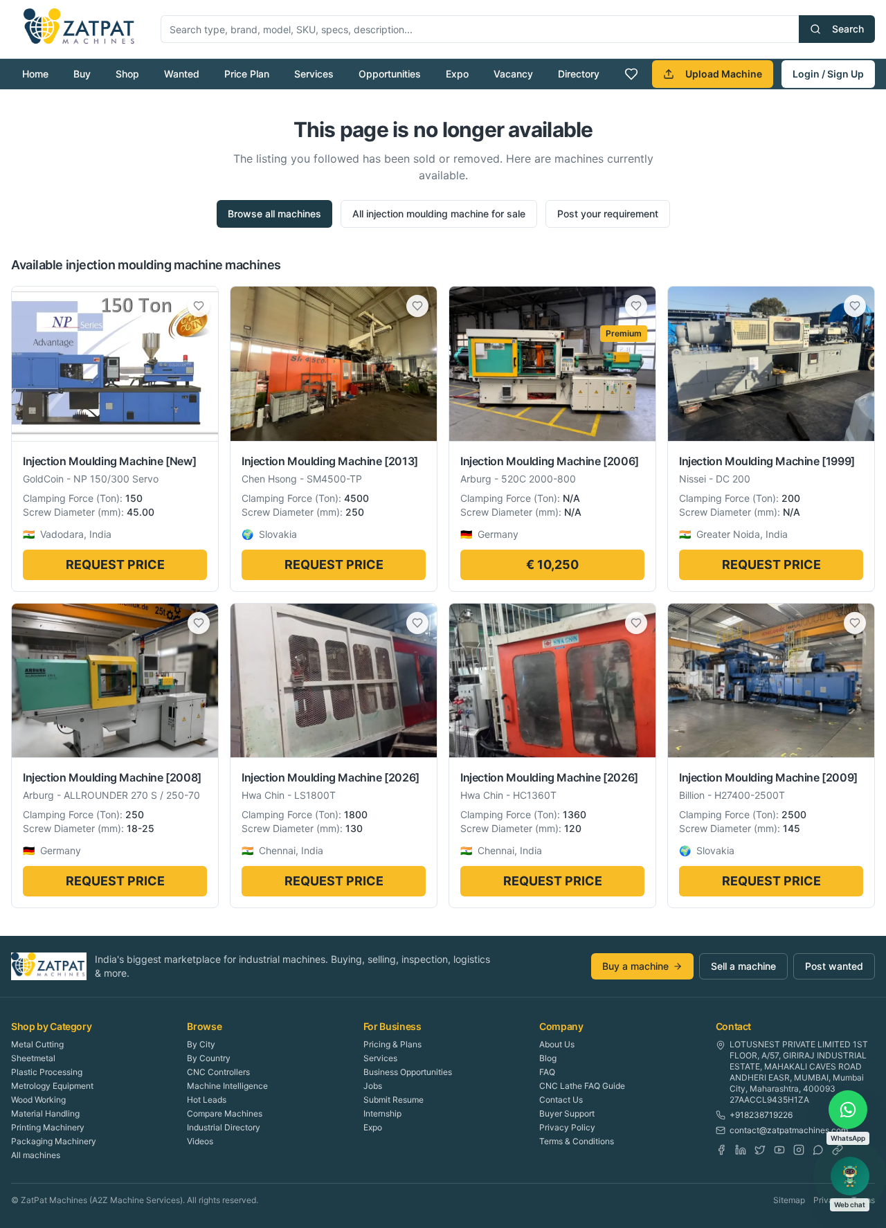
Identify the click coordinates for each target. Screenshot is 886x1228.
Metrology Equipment (52, 1086)
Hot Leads (206, 1099)
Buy (82, 74)
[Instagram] (798, 1149)
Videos (200, 1141)
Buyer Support (567, 1113)
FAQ (547, 1072)
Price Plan (246, 74)
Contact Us (561, 1099)
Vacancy (513, 74)
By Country (208, 1058)
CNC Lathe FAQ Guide (582, 1086)
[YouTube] (779, 1149)
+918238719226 (761, 1115)
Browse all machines (274, 213)
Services (314, 74)
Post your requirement (607, 213)
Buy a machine (635, 966)
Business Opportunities (407, 1072)
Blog (548, 1058)
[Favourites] (631, 74)
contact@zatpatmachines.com (789, 1130)
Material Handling (45, 1113)
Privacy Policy (567, 1127)
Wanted (181, 74)
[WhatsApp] (818, 1149)
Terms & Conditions (576, 1141)
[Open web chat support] (850, 1176)
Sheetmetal (33, 1058)
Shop (127, 74)
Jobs (372, 1086)
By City (201, 1044)
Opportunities (390, 74)
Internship (382, 1113)
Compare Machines (224, 1113)
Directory (578, 74)
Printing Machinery (47, 1127)
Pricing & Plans (392, 1044)
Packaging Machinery (53, 1141)
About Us (557, 1044)
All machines (35, 1155)
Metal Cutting (37, 1044)
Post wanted (834, 966)
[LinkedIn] (740, 1149)
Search (848, 29)
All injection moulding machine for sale (438, 213)
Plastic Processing (46, 1072)
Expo (457, 74)
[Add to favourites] (199, 306)
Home (35, 74)
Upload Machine (723, 74)
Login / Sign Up (828, 74)
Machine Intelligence (227, 1086)
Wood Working (38, 1099)
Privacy (828, 1200)
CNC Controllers (218, 1072)
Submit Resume (393, 1099)
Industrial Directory (223, 1127)
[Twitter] (760, 1149)
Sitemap (789, 1200)
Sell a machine (743, 966)
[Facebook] (721, 1149)
